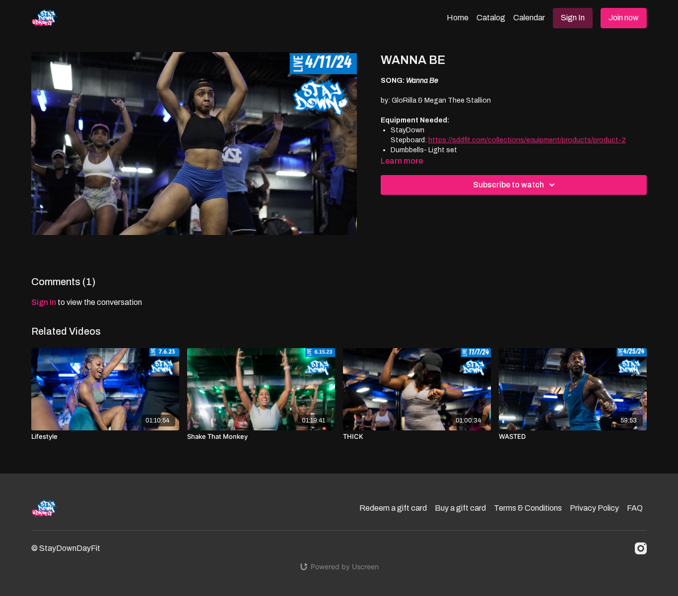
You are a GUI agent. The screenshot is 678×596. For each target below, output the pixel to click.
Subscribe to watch (508, 184)
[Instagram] (641, 548)
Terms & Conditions (528, 508)
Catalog (490, 17)
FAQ (635, 508)
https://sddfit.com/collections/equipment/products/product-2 (527, 140)
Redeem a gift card (393, 508)
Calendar (529, 17)
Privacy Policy (594, 508)
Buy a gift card (460, 508)
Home (458, 17)
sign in (43, 302)
